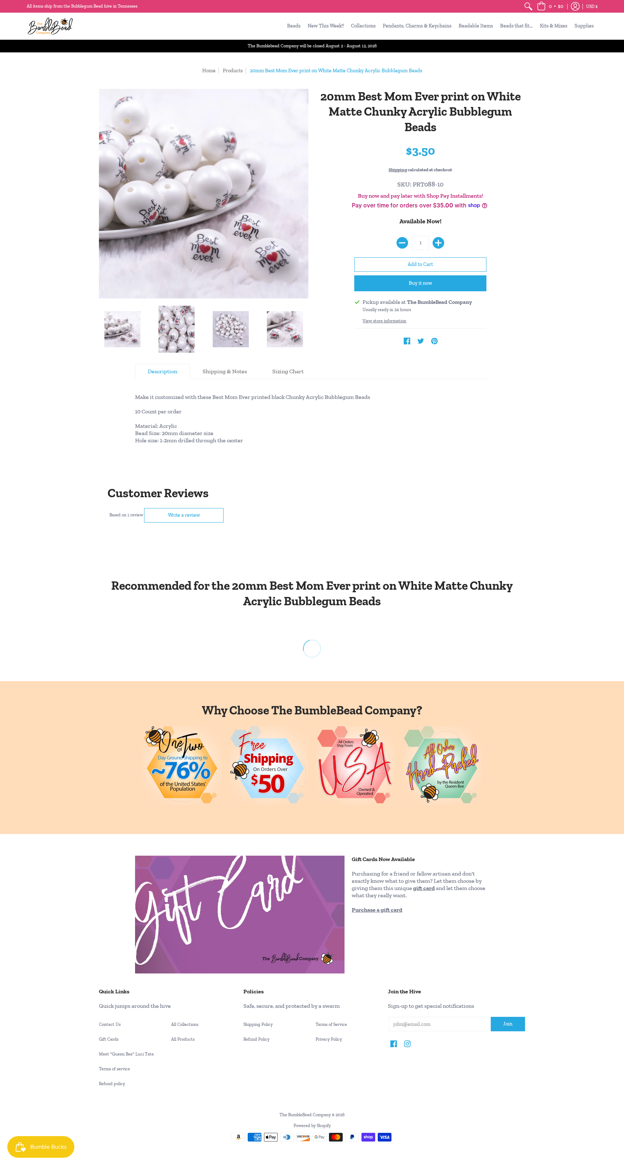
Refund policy (112, 1083)
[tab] (162, 371)
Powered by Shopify (312, 1125)
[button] (550, 6)
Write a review (184, 515)
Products (233, 71)
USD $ (592, 6)
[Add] (438, 243)
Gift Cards (108, 1039)
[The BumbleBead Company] (50, 26)
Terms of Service (331, 1024)
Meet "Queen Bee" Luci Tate (126, 1054)
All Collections (184, 1024)
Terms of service (114, 1068)
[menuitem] (528, 6)
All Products (183, 1039)
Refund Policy (256, 1039)
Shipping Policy (258, 1024)
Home (209, 71)
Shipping (398, 169)
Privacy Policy (329, 1039)
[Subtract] (402, 243)
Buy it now (420, 283)
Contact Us (110, 1024)
